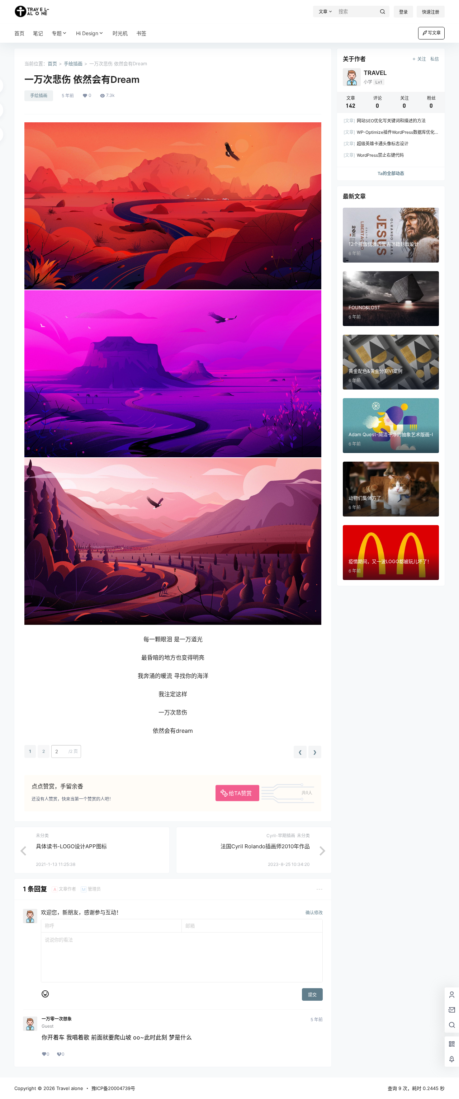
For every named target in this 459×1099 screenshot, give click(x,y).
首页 (52, 63)
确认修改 (314, 912)
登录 (403, 12)
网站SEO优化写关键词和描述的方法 (385, 120)
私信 (434, 59)
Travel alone (69, 1088)
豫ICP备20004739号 (113, 1088)
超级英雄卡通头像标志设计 (376, 143)
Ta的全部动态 (391, 173)
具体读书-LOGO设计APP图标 (71, 846)
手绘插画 (73, 63)
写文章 (434, 33)
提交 (312, 994)
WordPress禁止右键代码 (374, 155)
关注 (421, 59)
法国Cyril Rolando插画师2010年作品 (265, 846)
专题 (57, 33)
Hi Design (87, 33)
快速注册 (430, 12)
